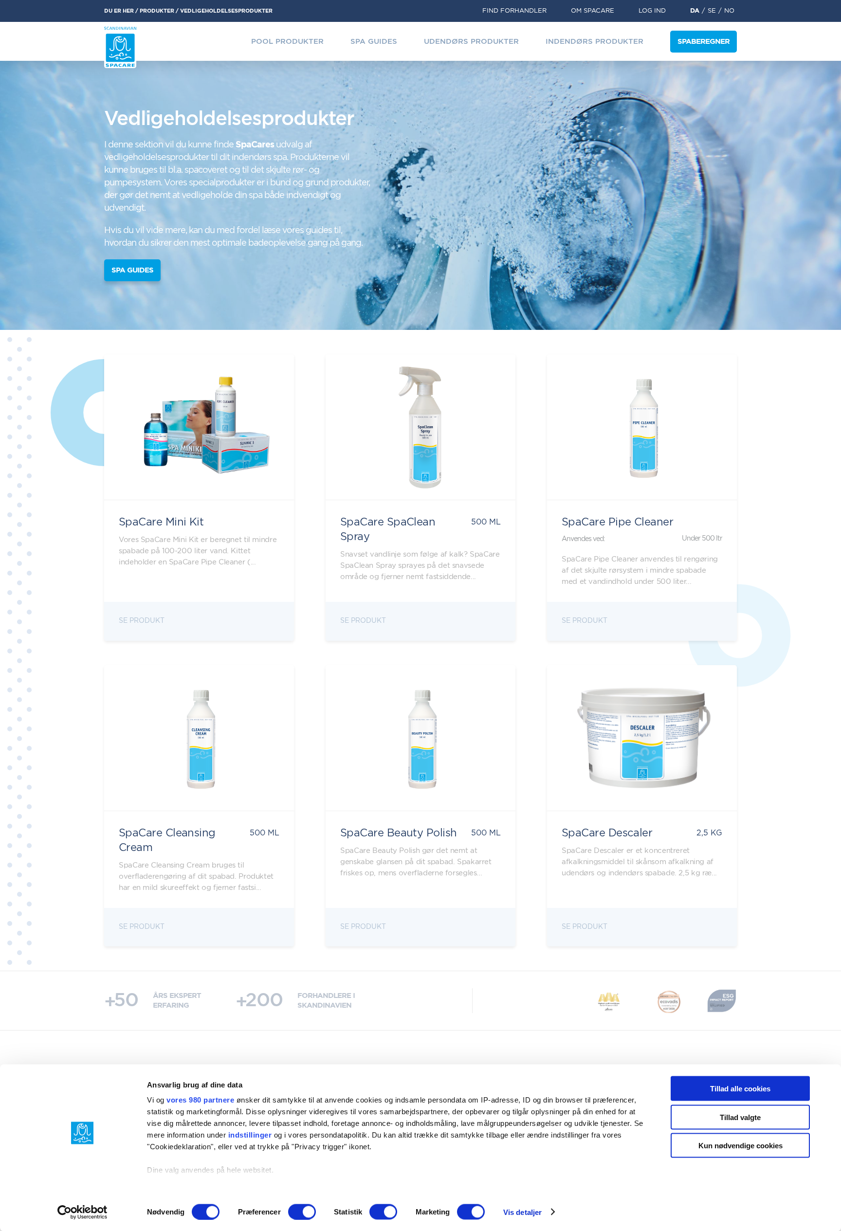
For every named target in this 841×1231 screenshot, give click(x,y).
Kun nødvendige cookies (740, 1145)
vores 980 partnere (200, 1100)
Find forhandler (514, 11)
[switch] (302, 1211)
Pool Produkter (287, 41)
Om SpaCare (592, 11)
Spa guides (373, 41)
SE (712, 11)
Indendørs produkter (594, 41)
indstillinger (250, 1135)
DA (694, 11)
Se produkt (142, 620)
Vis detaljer (522, 1212)
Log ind (652, 11)
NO (729, 11)
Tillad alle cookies (740, 1089)
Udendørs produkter (471, 41)
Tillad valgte (740, 1117)
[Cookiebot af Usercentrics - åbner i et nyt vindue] (82, 1212)
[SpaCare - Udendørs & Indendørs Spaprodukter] (120, 47)
